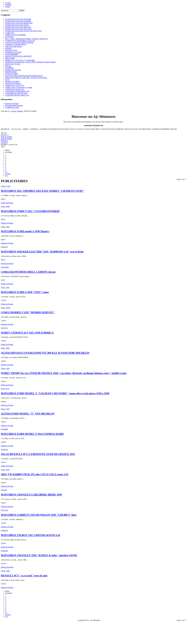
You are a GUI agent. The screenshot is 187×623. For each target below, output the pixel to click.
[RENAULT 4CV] (5, 571)
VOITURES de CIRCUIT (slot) (16, 93)
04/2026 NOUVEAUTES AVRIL (17, 25)
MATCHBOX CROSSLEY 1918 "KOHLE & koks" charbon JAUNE (39, 555)
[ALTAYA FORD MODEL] (5, 409)
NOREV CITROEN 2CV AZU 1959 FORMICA (27, 332)
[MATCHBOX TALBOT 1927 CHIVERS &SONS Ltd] (4, 530)
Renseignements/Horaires (14, 105)
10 (6, 172)
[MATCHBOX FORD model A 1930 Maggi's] (5, 227)
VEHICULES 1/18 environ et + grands (18, 87)
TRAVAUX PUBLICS (13, 83)
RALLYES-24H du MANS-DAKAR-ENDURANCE (24, 76)
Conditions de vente (12, 107)
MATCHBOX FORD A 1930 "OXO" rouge (25, 292)
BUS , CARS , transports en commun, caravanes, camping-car (26, 39)
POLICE (8, 66)
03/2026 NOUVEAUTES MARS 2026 (19, 23)
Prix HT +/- (5, 135)
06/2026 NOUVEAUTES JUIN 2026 (18, 29)
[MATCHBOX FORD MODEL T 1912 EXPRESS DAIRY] (4, 429)
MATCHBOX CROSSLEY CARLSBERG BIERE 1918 (31, 494)
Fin (6, 176)
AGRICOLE (9, 33)
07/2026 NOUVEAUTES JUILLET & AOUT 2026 (23, 31)
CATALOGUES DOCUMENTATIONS (19, 42)
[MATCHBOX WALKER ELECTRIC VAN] (4, 247)
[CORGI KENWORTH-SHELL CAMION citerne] (5, 267)
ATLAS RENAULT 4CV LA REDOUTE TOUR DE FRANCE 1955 (38, 454)
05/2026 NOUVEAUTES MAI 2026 (18, 27)
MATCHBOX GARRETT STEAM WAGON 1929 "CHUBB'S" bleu (38, 514)
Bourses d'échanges (12, 103)
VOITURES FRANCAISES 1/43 (17, 95)
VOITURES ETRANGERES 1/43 (17, 91)
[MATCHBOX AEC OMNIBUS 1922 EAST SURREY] (5, 186)
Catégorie (4, 143)
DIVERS (8, 48)
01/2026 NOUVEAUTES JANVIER (18, 19)
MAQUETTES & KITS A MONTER (18, 56)
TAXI (7, 80)
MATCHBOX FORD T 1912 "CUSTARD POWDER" (30, 211)
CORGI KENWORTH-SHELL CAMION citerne (28, 271)
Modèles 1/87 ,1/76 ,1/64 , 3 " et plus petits (20, 60)
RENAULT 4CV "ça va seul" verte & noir (24, 575)
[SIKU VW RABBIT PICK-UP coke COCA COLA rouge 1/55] (5, 470)
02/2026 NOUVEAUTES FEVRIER (18, 21)
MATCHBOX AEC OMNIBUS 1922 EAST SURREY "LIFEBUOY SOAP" (42, 190)
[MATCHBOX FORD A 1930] (5, 287)
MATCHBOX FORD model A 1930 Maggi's (25, 231)
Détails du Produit (7, 203)
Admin (7, 6)
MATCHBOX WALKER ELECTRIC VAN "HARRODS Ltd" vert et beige (42, 251)
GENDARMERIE (11, 54)
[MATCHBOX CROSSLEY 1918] (4, 551)
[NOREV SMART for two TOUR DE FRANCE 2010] (5, 368)
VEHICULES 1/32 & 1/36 (14, 85)
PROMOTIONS (11, 72)
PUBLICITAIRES (11, 74)
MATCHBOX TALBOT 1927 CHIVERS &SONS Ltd (30, 535)
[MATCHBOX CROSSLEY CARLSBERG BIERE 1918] (4, 490)
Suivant (7, 174)
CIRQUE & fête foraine (13, 46)
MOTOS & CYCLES (12, 64)
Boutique (8, 5)
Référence (4, 141)
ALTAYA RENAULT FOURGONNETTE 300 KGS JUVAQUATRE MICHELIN (45, 352)
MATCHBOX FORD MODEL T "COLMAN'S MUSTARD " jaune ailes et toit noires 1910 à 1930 (55, 393)
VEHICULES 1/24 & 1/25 (14, 89)
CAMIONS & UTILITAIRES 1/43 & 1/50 (20, 41)
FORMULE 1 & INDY (13, 52)
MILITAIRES (10, 58)
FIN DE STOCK (11, 50)
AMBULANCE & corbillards (15, 35)
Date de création (6, 139)
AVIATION (9, 37)
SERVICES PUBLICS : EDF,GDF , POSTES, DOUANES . (26, 78)
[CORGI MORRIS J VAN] (5, 308)
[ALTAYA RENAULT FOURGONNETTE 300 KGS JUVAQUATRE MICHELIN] (5, 348)
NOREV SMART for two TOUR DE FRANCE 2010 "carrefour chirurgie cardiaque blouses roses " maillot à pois (64, 373)
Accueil (7, 3)
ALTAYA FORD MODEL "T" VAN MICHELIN (27, 413)
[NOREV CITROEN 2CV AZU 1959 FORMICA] (4, 328)
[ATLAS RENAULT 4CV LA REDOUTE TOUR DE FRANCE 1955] (4, 449)
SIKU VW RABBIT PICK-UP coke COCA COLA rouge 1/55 (34, 474)
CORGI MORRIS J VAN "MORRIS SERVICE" (28, 312)
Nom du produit (6, 137)
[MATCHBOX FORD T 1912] (5, 206)
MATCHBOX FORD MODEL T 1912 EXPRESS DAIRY (32, 433)
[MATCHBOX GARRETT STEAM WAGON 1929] (4, 510)
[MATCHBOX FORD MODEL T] (5, 389)
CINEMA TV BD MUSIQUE (15, 44)
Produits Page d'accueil (13, 70)
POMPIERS (9, 68)
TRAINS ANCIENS (12, 81)
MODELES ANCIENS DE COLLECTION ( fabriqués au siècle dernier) (30, 62)
